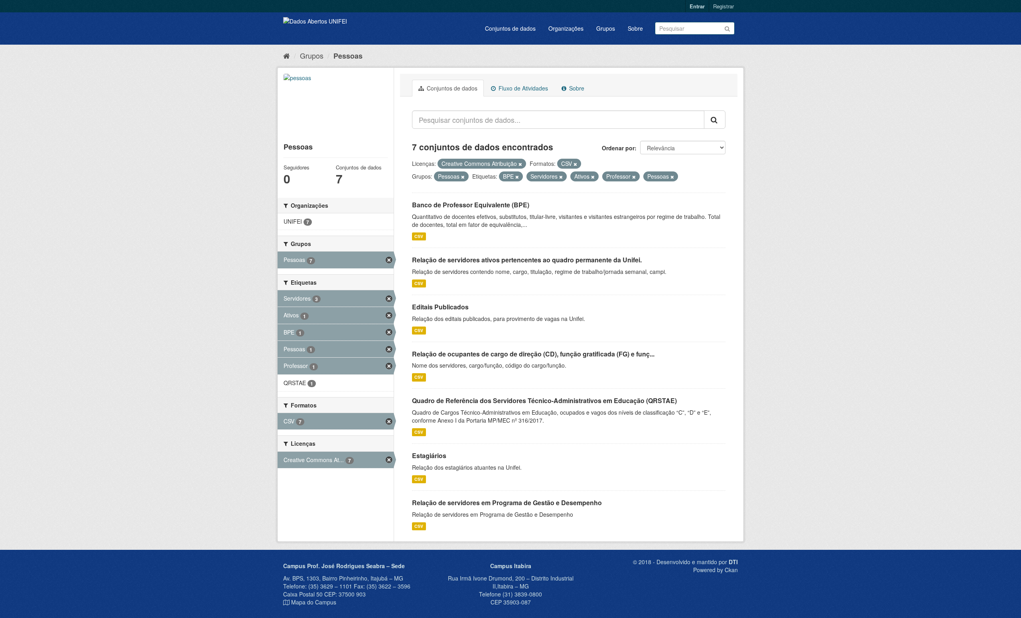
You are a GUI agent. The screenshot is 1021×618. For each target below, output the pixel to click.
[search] (714, 119)
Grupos (605, 28)
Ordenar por (618, 148)
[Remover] (520, 164)
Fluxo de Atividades (522, 88)
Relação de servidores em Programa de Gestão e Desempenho (507, 502)
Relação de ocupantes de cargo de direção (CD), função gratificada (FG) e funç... (533, 353)
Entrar (697, 6)
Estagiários (429, 455)
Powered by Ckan (715, 570)
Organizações (565, 28)
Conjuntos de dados (510, 28)
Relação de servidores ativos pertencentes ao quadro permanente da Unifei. (527, 259)
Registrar (723, 6)
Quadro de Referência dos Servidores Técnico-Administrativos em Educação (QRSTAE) (544, 400)
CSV (418, 236)
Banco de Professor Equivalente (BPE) (470, 204)
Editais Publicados (440, 306)
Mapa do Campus (313, 602)
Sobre (635, 28)
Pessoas (348, 56)
